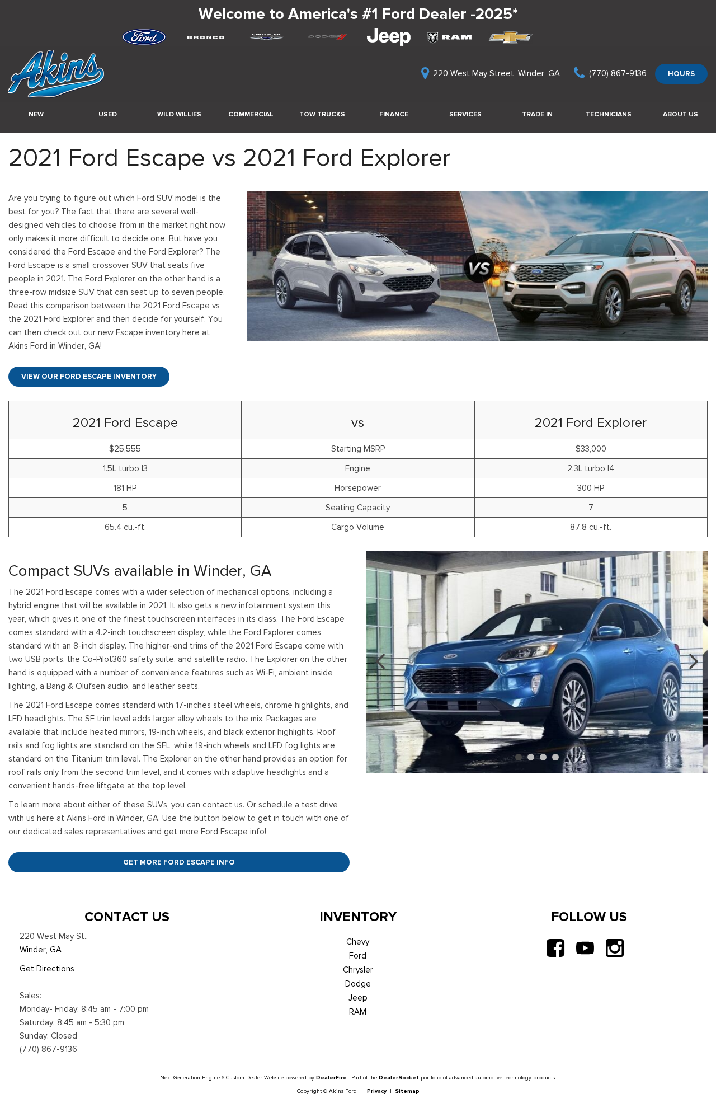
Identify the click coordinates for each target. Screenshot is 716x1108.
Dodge (358, 984)
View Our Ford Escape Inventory (89, 376)
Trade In (537, 114)
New (36, 114)
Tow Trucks (322, 114)
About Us (680, 114)
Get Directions (47, 969)
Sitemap (407, 1091)
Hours (681, 73)
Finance (393, 114)
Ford (357, 956)
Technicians (609, 114)
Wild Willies (179, 114)
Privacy (377, 1091)
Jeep (358, 998)
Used (107, 114)
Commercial (251, 114)
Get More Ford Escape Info (179, 862)
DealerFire (331, 1077)
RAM (357, 1012)
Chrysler (358, 970)
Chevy (357, 942)
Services (465, 114)
